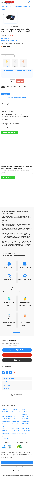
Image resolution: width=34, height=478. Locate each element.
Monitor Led (14, 409)
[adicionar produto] (14, 80)
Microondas (5, 411)
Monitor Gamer (15, 428)
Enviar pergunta (8, 177)
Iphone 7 (24, 426)
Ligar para (17, 350)
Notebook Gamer (16, 411)
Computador (25, 411)
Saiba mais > (17, 76)
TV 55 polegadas (16, 430)
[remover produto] (14, 82)
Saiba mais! (16, 332)
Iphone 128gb (25, 418)
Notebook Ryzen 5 (16, 421)
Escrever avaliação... (9, 132)
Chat (18, 355)
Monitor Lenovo (25, 428)
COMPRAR (20, 81)
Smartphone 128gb (16, 433)
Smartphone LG (25, 423)
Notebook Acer (5, 423)
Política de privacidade (8, 459)
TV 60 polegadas (16, 420)
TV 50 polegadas (6, 418)
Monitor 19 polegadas (7, 416)
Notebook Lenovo (16, 423)
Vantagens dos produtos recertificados (25, 433)
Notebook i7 (24, 408)
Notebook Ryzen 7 (26, 421)
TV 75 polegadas (26, 420)
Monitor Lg (4, 409)
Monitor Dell (4, 430)
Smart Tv (24, 409)
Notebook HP (15, 414)
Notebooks (4, 420)
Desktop (14, 426)
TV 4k (13, 418)
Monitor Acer (25, 416)
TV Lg (3, 428)
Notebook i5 (4, 408)
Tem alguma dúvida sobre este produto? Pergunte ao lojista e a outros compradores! (16, 167)
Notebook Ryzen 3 (6, 421)
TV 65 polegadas (26, 430)
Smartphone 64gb (6, 433)
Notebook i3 (14, 408)
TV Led (13, 416)
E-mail (18, 360)
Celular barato (5, 414)
